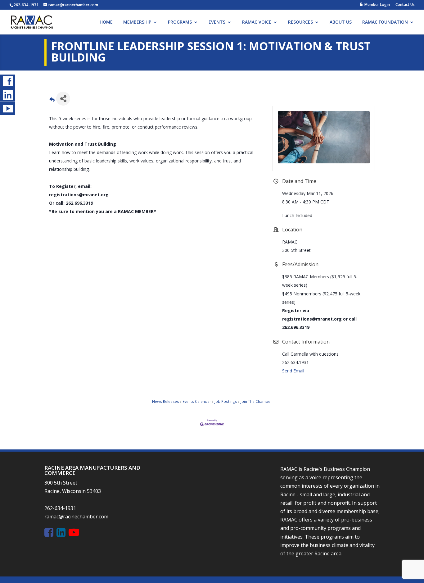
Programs (180, 22)
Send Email (293, 371)
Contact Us (405, 5)
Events (217, 22)
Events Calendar (197, 401)
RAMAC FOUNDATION (385, 22)
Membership (137, 22)
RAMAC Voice (256, 22)
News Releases (165, 401)
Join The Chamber (256, 401)
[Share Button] (63, 99)
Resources (300, 22)
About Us (341, 22)
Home (106, 22)
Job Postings (225, 401)
